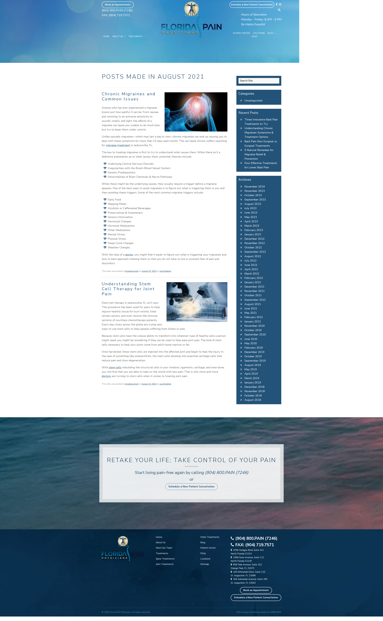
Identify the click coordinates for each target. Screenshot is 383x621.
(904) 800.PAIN (219, 472)
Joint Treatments (165, 564)
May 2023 (250, 217)
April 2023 (251, 221)
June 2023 (250, 212)
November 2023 (254, 191)
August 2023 (252, 204)
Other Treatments (209, 537)
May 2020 (250, 343)
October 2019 (253, 356)
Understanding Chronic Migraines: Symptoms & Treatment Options (258, 132)
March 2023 (251, 226)
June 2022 (250, 265)
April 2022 (251, 269)
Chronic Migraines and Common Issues (129, 96)
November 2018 (254, 391)
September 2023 (255, 199)
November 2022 (254, 243)
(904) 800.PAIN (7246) (117, 10)
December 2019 (254, 352)
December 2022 (254, 239)
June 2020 (250, 339)
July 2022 (250, 260)
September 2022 (255, 252)
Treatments (135, 36)
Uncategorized (131, 271)
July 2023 (250, 208)
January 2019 (252, 382)
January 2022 (252, 282)
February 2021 (253, 317)
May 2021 (250, 313)
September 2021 (255, 300)
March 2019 (251, 378)
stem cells (115, 367)
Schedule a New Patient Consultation (252, 4)
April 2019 (251, 374)
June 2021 (250, 308)
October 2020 (253, 330)
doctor (129, 254)
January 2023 (252, 234)
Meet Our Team (164, 547)
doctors (106, 376)
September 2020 (255, 334)
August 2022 (252, 256)
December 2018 (254, 387)
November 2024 (254, 186)
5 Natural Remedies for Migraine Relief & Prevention (258, 154)
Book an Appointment (117, 4)
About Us (117, 36)
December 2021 (254, 286)
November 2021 (254, 291)
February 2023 (253, 230)
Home (106, 36)
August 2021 (252, 304)
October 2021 (253, 295)
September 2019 (255, 360)
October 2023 (253, 195)
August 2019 (252, 365)
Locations (259, 33)
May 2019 (250, 369)
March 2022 (251, 273)
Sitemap (204, 564)
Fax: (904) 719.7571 (116, 15)
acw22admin (165, 271)
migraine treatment (118, 145)
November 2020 (254, 326)
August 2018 (252, 400)
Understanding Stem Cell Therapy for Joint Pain (128, 289)
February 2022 (253, 278)
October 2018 (253, 395)
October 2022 (253, 247)
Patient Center (241, 33)
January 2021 (252, 321)
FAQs (254, 36)
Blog (270, 33)
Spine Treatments (165, 558)
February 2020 (253, 347)
